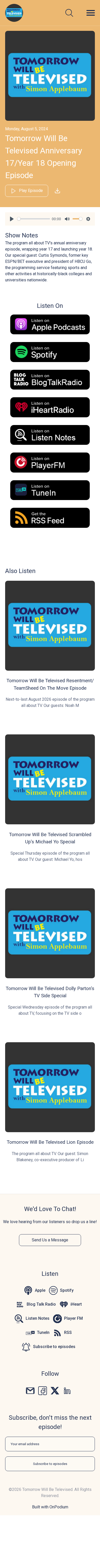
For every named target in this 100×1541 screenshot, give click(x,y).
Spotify (67, 1290)
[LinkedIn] (67, 1390)
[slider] (33, 218)
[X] (55, 1390)
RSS (68, 1332)
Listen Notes (37, 1318)
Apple (40, 1290)
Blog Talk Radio (41, 1304)
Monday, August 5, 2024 (26, 128)
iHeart (76, 1304)
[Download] (57, 191)
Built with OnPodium (50, 1507)
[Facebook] (42, 1390)
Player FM (73, 1318)
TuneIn (43, 1332)
